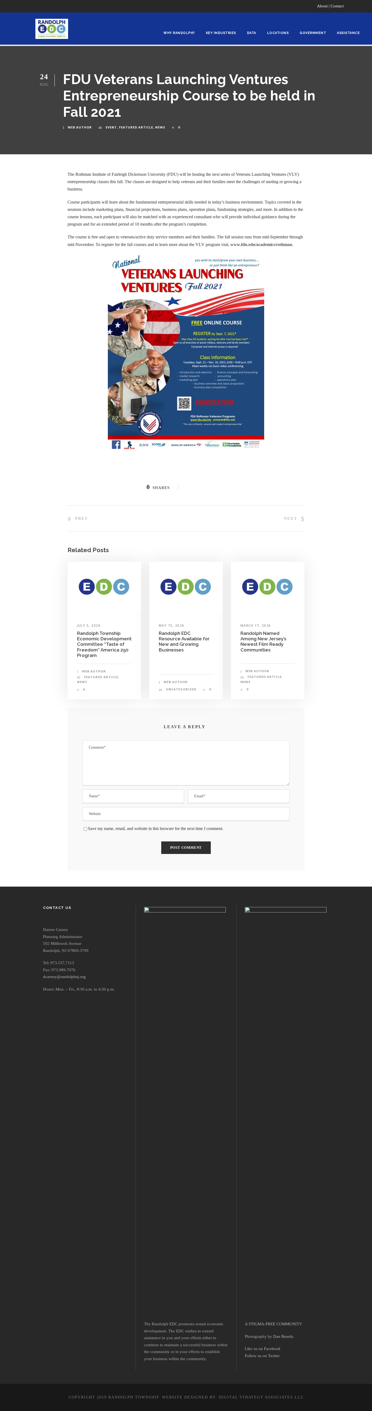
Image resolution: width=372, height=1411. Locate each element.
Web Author (80, 127)
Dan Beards (283, 1336)
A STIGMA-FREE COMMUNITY (273, 1324)
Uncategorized (181, 689)
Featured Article (136, 127)
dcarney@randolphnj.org (64, 977)
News (160, 127)
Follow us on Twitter (262, 1356)
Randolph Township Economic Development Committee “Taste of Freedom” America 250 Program (104, 644)
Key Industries (221, 33)
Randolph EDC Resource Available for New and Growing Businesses (184, 642)
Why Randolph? (179, 33)
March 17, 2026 (255, 625)
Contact (337, 6)
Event (111, 127)
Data (251, 33)
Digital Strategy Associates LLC (261, 1397)
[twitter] (365, 6)
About (322, 6)
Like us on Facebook (262, 1349)
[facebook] (354, 6)
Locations (278, 33)
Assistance (348, 33)
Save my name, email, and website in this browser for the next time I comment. (155, 828)
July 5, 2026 (88, 625)
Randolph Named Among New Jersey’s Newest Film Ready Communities (263, 642)
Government (313, 33)
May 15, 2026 (171, 625)
